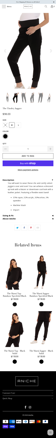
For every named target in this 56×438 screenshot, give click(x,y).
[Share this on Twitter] (17, 228)
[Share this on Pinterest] (31, 228)
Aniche (30, 415)
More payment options (28, 169)
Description (8, 180)
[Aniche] (28, 6)
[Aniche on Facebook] (26, 407)
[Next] (51, 51)
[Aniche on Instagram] (30, 407)
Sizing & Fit (8, 215)
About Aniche (9, 218)
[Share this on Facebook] (24, 228)
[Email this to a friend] (38, 228)
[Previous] (5, 51)
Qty (4, 143)
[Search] (47, 6)
